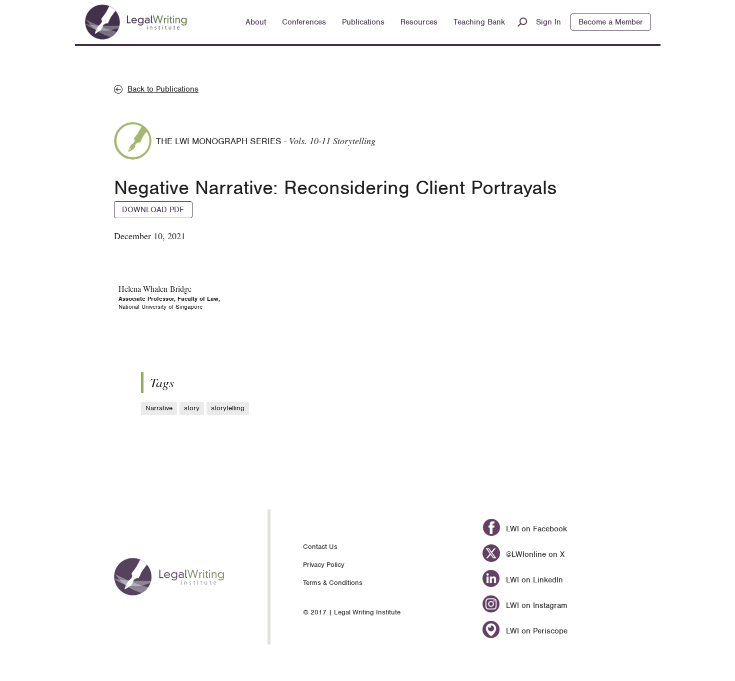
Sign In (548, 22)
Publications (363, 22)
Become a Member (610, 22)
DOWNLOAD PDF (153, 210)
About (256, 22)
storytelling (227, 408)
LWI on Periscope (535, 631)
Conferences (304, 22)
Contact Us (320, 546)
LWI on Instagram (535, 605)
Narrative (159, 408)
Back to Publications (163, 89)
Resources (419, 22)
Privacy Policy (323, 564)
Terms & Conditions (332, 582)
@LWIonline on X (534, 554)
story (192, 408)
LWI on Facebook (535, 529)
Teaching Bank (479, 22)
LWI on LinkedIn (533, 580)
